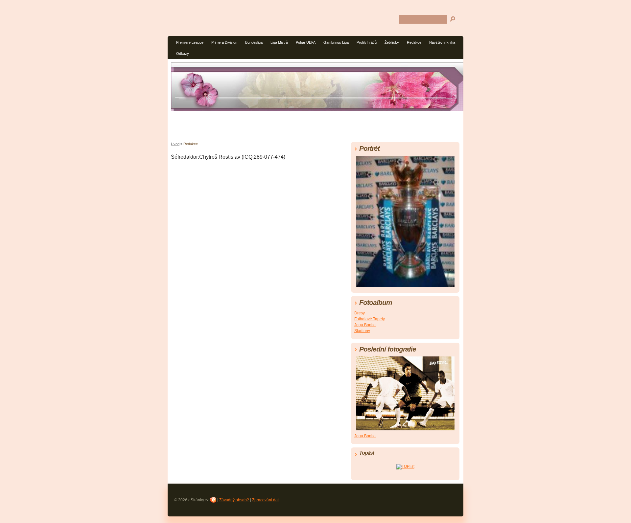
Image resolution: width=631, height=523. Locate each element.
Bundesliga (254, 42)
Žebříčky (392, 42)
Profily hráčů (367, 42)
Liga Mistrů (279, 42)
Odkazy (182, 54)
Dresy (359, 313)
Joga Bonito (365, 325)
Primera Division (224, 42)
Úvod (175, 144)
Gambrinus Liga (336, 42)
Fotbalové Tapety (369, 319)
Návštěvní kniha (442, 42)
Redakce (414, 42)
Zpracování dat (265, 500)
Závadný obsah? (234, 500)
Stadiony (362, 331)
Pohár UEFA (306, 42)
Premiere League (189, 42)
